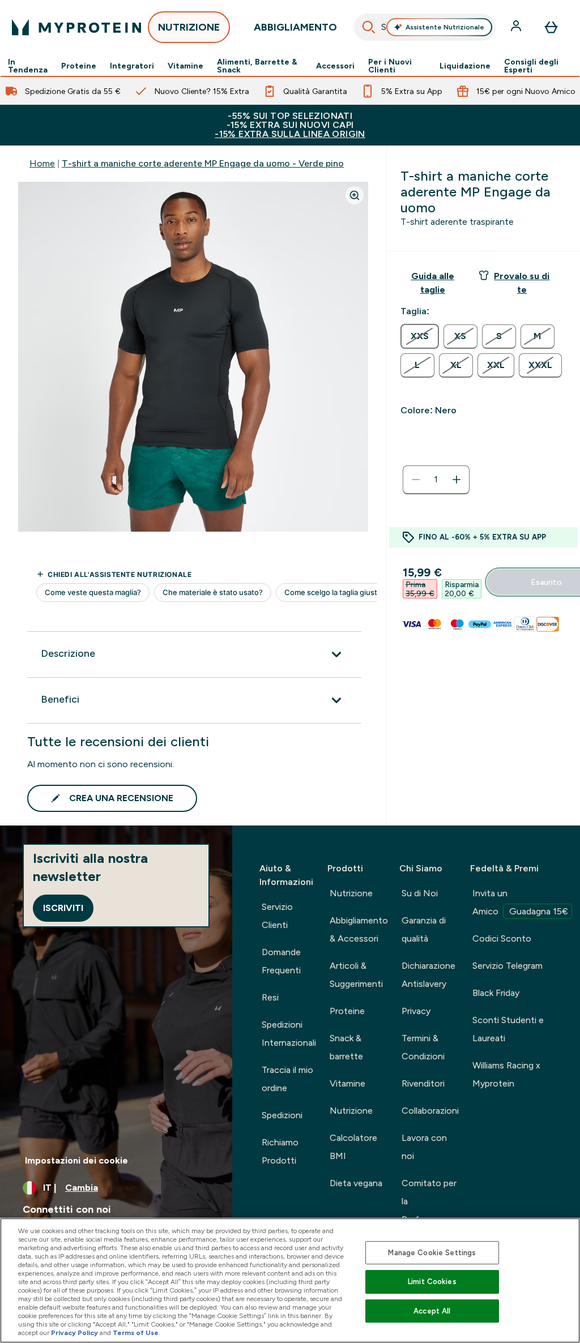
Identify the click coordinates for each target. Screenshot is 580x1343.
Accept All (431, 1311)
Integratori (132, 66)
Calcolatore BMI (353, 1147)
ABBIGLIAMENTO (295, 27)
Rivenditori (423, 1083)
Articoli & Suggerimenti (356, 975)
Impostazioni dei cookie (76, 1160)
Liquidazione (465, 66)
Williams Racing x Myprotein (506, 1074)
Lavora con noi (424, 1147)
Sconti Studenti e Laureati (508, 1029)
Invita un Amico (520, 902)
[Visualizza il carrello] (551, 27)
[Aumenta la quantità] (456, 479)
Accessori (335, 66)
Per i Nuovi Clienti (390, 66)
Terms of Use (136, 1333)
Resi (270, 997)
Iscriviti (63, 908)
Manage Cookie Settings (432, 1252)
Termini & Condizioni (423, 1047)
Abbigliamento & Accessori (359, 929)
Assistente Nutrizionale (445, 27)
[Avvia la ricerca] (369, 27)
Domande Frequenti (281, 961)
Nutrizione (351, 893)
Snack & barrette (346, 1047)
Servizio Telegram (507, 965)
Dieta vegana (356, 1183)
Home (42, 163)
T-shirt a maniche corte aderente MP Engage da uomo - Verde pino (203, 163)
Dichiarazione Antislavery (428, 975)
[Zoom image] (355, 195)
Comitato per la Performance (429, 1201)
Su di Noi (420, 893)
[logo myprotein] (76, 27)
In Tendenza (28, 66)
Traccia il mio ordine (287, 1079)
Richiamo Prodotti (280, 1151)
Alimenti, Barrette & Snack (257, 66)
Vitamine (185, 66)
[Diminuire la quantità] (415, 479)
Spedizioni (282, 1115)
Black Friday (495, 993)
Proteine (78, 66)
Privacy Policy (74, 1333)
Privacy (416, 1011)
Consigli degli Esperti (531, 66)
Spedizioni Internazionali (289, 1033)
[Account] (517, 27)
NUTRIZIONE (189, 27)
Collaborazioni (430, 1110)
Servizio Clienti (277, 916)
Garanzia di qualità (424, 929)
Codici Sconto (501, 938)
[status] (436, 479)
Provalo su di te (521, 282)
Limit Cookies (432, 1281)
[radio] (419, 336)
